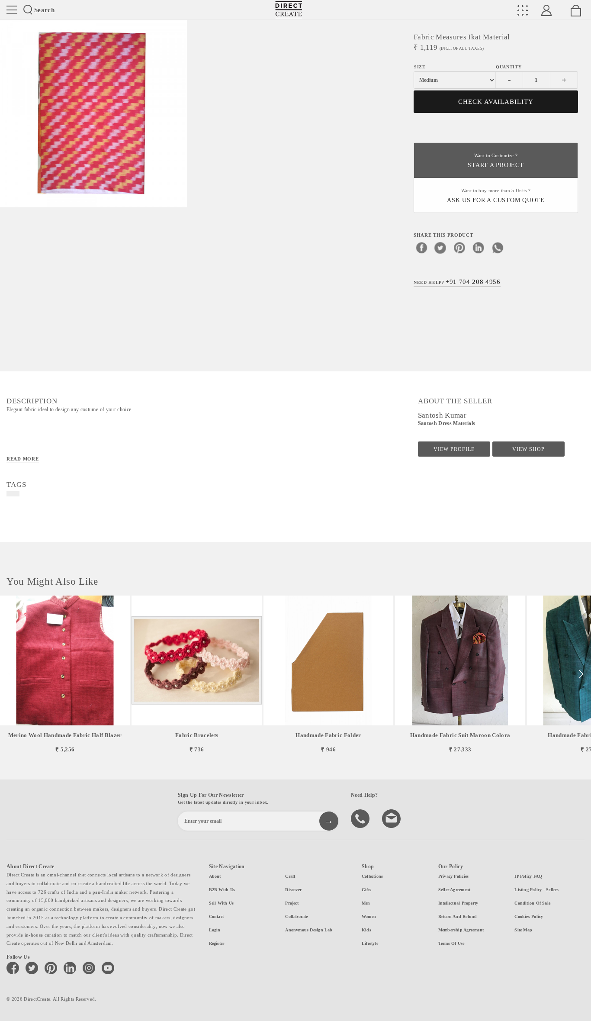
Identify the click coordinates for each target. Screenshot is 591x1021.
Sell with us (221, 903)
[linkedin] (478, 247)
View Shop (528, 449)
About (215, 876)
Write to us (392, 818)
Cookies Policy (528, 916)
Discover (293, 889)
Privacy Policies (453, 876)
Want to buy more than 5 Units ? (496, 195)
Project (292, 903)
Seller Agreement (454, 889)
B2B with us (222, 889)
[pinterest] (459, 247)
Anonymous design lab (308, 930)
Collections (372, 876)
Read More (22, 458)
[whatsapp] (497, 247)
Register (217, 943)
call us (361, 818)
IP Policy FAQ (528, 876)
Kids (366, 930)
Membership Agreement (461, 930)
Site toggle (11, 10)
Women (369, 916)
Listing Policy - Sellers (536, 889)
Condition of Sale (532, 903)
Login (215, 930)
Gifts (366, 889)
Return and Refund (457, 916)
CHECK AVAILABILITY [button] (496, 101)
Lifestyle (370, 943)
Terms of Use (451, 943)
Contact (216, 916)
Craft (290, 876)
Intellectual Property (458, 903)
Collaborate (296, 916)
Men (366, 903)
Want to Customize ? (496, 160)
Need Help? (457, 281)
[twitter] (440, 247)
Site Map (523, 930)
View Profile (454, 449)
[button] (581, 674)
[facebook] (421, 247)
